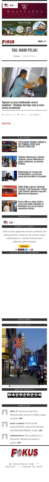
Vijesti (23, 115)
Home (17, 56)
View (20, 418)
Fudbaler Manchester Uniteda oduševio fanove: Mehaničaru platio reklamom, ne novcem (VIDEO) (31, 160)
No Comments (35, 115)
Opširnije (6, 123)
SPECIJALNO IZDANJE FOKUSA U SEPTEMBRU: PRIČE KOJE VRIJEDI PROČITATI (32, 144)
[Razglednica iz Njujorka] (24, 356)
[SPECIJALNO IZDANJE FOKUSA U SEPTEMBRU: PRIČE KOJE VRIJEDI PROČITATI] (9, 147)
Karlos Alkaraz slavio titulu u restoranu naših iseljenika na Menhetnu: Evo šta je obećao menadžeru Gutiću (31, 205)
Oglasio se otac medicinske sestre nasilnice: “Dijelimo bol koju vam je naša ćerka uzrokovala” (23, 105)
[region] (24, 10)
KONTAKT (10, 466)
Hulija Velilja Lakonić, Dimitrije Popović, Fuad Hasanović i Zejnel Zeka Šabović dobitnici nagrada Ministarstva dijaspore (32, 190)
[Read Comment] (5, 413)
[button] (24, 10)
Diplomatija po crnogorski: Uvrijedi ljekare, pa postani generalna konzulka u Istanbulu (32, 174)
